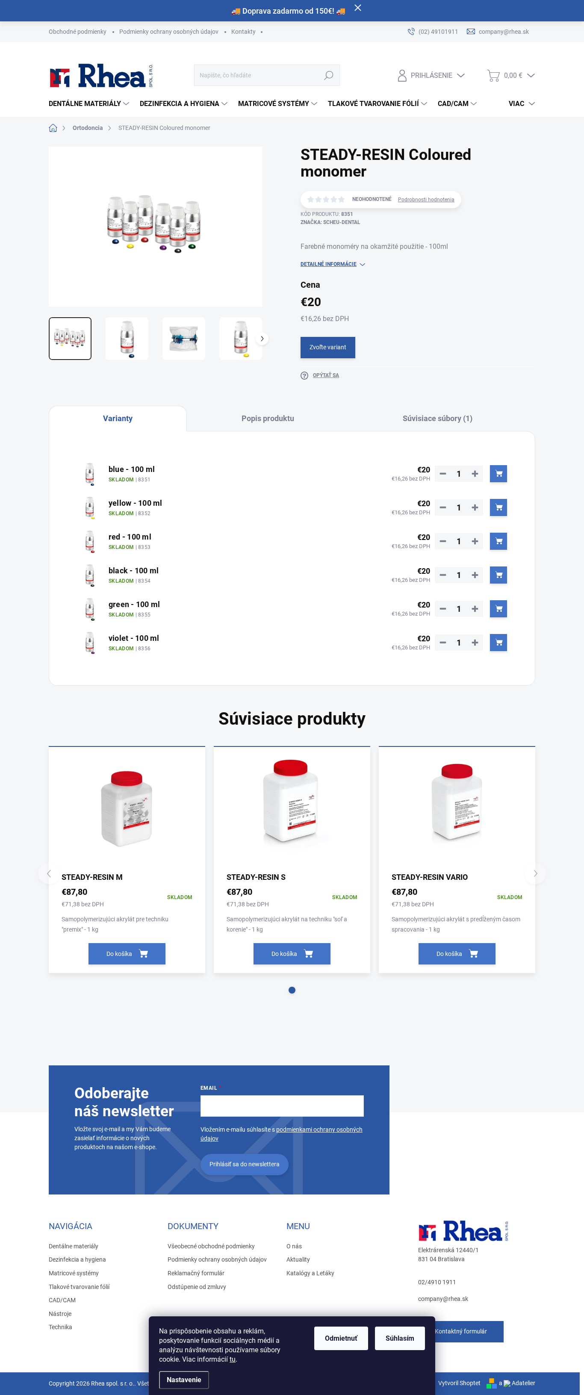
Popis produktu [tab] (268, 418)
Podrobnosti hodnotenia (426, 200)
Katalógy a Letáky (310, 1273)
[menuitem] (90, 104)
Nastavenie (184, 1380)
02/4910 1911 (437, 1282)
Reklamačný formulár (196, 1273)
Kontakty (243, 31)
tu (233, 1359)
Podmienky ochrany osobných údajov (168, 31)
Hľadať (328, 75)
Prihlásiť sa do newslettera (244, 1164)
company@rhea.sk (443, 1298)
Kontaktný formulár (461, 1331)
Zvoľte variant (328, 347)
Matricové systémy (74, 1273)
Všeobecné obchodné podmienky (211, 1246)
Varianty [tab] (118, 418)
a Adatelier (517, 1383)
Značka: (330, 222)
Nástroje (60, 1313)
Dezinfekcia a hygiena (77, 1259)
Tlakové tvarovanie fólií (79, 1286)
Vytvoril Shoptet (459, 1383)
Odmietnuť (341, 1338)
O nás (294, 1246)
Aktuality (298, 1259)
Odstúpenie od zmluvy (197, 1286)
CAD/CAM (62, 1300)
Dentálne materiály (73, 1246)
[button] (292, 990)
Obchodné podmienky (77, 31)
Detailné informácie (329, 264)
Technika (60, 1327)
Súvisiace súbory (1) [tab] (437, 418)
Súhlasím (400, 1338)
